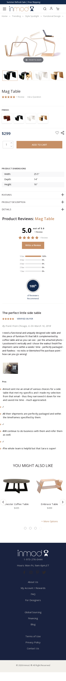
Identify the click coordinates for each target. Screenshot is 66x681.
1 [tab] (25, 528)
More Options (50, 521)
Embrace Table (49, 504)
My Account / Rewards (33, 588)
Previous (3, 502)
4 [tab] (40, 528)
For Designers (33, 600)
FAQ (33, 594)
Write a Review (33, 245)
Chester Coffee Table (16, 504)
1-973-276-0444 (33, 559)
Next (63, 502)
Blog (33, 624)
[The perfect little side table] (10, 368)
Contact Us (33, 648)
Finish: (5, 109)
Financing (33, 618)
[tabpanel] (16, 497)
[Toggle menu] (4, 8)
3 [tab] (35, 528)
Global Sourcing (33, 612)
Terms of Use (33, 636)
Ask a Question (34, 97)
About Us (33, 582)
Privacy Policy (33, 642)
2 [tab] (30, 528)
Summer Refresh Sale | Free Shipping (23, 2)
